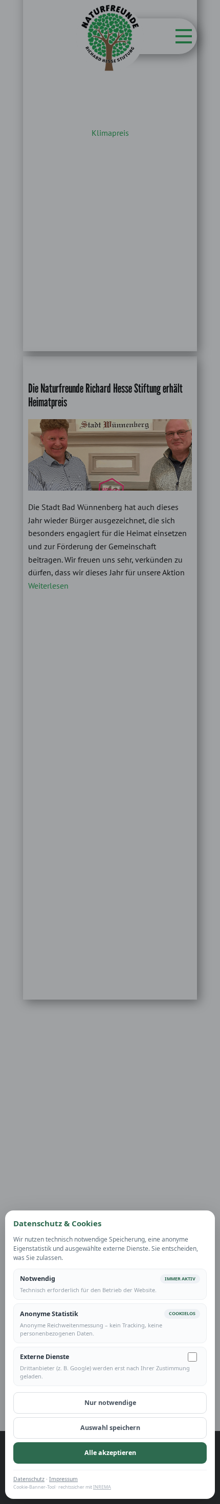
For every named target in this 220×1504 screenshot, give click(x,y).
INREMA (102, 1487)
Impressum (63, 1479)
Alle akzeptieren (110, 1452)
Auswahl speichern (110, 1427)
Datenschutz (29, 1479)
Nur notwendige (110, 1402)
